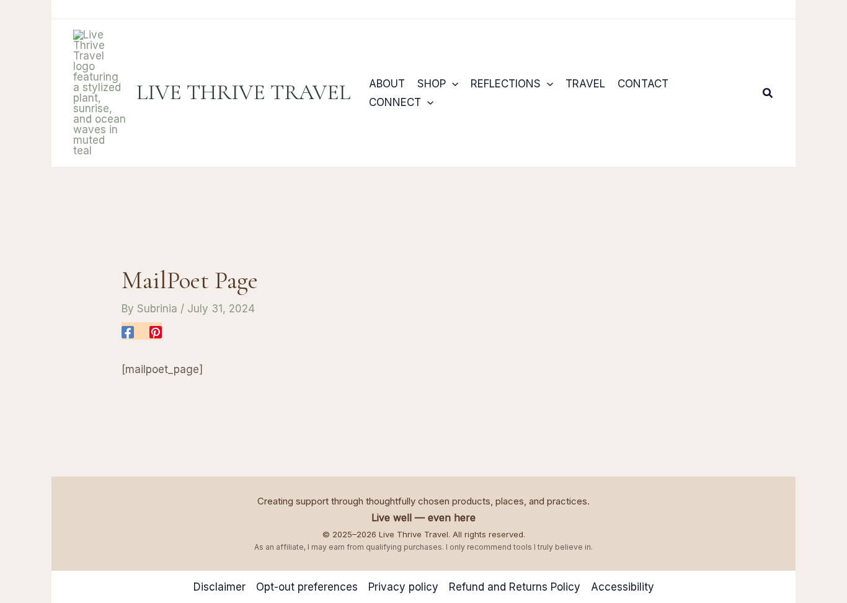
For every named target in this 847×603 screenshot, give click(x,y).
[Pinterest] (155, 331)
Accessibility (622, 587)
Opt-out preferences (307, 587)
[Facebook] (128, 331)
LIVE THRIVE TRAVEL (243, 92)
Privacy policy (403, 587)
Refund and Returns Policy (514, 587)
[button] (452, 83)
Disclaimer (219, 587)
